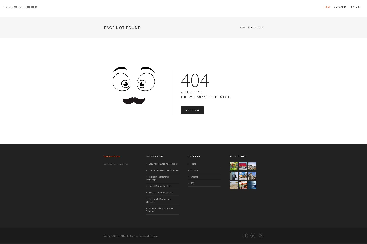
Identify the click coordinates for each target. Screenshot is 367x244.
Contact (194, 170)
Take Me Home (192, 110)
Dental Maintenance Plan (160, 186)
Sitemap (194, 176)
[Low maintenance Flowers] (243, 185)
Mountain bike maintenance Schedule (159, 210)
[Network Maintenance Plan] (252, 185)
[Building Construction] (252, 176)
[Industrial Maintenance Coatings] (234, 176)
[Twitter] (252, 235)
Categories (340, 7)
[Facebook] (245, 235)
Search (357, 7)
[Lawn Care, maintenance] (234, 166)
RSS (192, 183)
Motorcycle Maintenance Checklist (158, 200)
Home (328, 7)
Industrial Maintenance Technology (157, 178)
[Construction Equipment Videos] (243, 176)
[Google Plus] (260, 235)
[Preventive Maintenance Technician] (243, 166)
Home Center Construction (161, 192)
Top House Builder (20, 7)
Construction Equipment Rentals (163, 170)
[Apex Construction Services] (234, 185)
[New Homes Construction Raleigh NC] (252, 166)
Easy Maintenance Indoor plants (163, 163)
